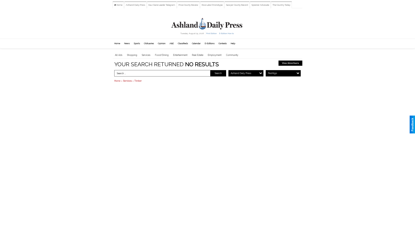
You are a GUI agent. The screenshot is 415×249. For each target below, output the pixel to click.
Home (119, 5)
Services (146, 55)
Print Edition (211, 33)
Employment (214, 55)
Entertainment (180, 55)
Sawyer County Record (237, 5)
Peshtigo (272, 73)
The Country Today (281, 5)
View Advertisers (290, 63)
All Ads (118, 55)
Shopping (132, 55)
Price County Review (188, 5)
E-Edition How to (226, 33)
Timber (138, 80)
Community (232, 55)
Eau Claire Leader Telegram (161, 5)
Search (218, 73)
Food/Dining (162, 55)
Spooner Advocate (260, 5)
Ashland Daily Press (135, 5)
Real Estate (197, 55)
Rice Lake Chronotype (212, 5)
